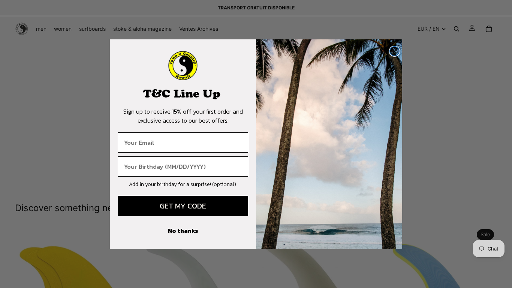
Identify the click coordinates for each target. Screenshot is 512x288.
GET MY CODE (183, 206)
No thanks (183, 230)
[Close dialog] (394, 51)
